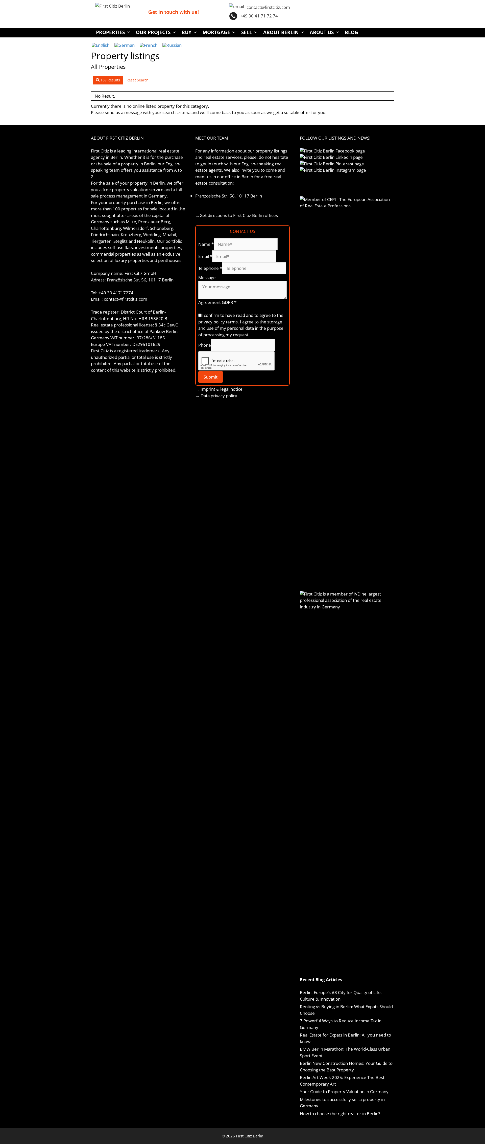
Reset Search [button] (138, 80)
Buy (186, 32)
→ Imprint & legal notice (219, 389)
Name (206, 244)
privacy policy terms (218, 322)
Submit (210, 377)
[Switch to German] (124, 45)
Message (207, 277)
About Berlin (281, 32)
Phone (204, 345)
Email (205, 256)
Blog (351, 32)
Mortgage (216, 32)
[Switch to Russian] (172, 45)
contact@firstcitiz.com (268, 7)
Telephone (210, 268)
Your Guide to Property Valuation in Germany (344, 1091)
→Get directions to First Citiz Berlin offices (236, 215)
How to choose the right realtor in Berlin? (340, 1113)
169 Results (110, 80)
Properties (110, 32)
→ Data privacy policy (216, 396)
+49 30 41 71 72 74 (259, 16)
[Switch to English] (100, 45)
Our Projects (153, 32)
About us (322, 32)
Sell (246, 32)
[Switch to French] (148, 45)
